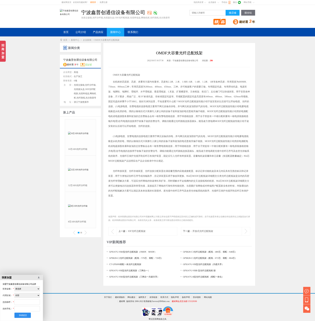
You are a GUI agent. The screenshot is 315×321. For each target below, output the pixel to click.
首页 (66, 32)
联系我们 (133, 32)
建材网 (122, 301)
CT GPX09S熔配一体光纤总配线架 (125, 264)
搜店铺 (232, 12)
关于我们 (108, 297)
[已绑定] (155, 13)
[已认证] (149, 12)
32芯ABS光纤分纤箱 (77, 185)
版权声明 (186, 297)
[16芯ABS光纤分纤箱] (80, 133)
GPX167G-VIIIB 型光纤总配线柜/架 (199, 270)
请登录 (93, 2)
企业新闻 (87, 40)
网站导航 (248, 2)
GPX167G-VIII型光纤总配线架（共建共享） (203, 264)
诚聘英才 (142, 297)
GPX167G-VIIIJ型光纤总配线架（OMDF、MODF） (133, 252)
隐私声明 (175, 297)
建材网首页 (66, 2)
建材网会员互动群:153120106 (184, 301)
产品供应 (98, 32)
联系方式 (164, 297)
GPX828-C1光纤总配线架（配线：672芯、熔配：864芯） (210, 258)
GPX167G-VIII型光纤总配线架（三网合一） (129, 270)
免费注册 (103, 2)
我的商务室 (198, 2)
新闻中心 (115, 32)
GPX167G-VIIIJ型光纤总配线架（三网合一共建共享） (134, 277)
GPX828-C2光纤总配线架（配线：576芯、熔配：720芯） (136, 258)
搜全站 (248, 12)
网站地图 (208, 297)
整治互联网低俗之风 (157, 319)
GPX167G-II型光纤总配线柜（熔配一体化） (203, 277)
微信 (235, 2)
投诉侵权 (197, 297)
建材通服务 (120, 297)
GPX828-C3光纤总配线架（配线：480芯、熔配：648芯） (210, 252)
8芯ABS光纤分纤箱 (77, 221)
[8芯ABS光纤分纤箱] (80, 206)
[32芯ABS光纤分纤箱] (80, 170)
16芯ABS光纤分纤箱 (77, 149)
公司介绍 (80, 32)
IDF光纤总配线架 (137, 231)
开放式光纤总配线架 (202, 231)
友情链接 (153, 297)
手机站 (224, 2)
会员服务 (212, 2)
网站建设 (131, 297)
